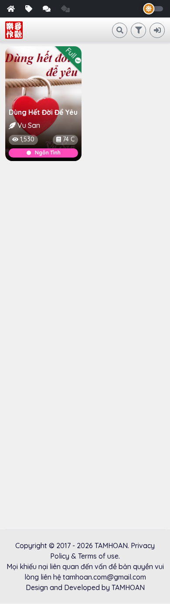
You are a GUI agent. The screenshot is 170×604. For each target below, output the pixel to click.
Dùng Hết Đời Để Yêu (43, 112)
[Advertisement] (85, 257)
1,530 (27, 139)
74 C (69, 139)
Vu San (28, 125)
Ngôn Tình (48, 152)
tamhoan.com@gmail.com (104, 577)
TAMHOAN (111, 545)
